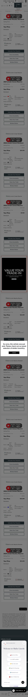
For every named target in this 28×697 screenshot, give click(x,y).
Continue (14, 352)
